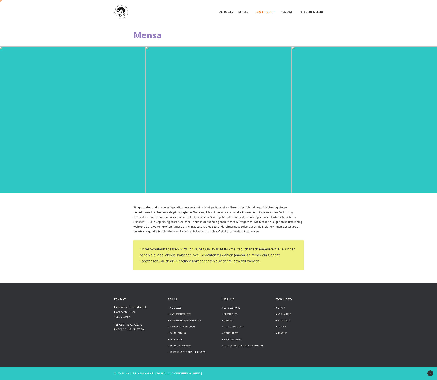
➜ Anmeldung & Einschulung (184, 320)
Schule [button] (243, 12)
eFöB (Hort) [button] (264, 12)
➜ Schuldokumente (233, 326)
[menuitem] (226, 12)
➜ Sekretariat (175, 339)
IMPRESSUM (162, 373)
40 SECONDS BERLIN (211, 249)
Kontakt (286, 12)
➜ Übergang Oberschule (181, 326)
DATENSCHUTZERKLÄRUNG (186, 373)
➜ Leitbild (227, 320)
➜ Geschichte (229, 314)
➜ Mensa (280, 307)
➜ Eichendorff (230, 333)
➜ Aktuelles (174, 307)
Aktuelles (226, 12)
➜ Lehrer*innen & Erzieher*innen (187, 352)
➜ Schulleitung (177, 333)
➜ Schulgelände (231, 307)
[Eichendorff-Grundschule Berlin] (121, 12)
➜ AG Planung (283, 314)
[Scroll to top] (430, 373)
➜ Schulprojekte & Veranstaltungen (242, 345)
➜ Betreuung (282, 320)
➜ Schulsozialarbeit (179, 345)
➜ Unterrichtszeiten (179, 314)
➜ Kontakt (281, 333)
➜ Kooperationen (231, 339)
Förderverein (313, 12)
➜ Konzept (281, 326)
